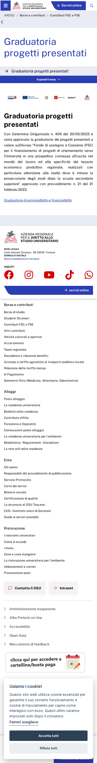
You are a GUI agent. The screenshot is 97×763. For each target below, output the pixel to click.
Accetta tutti (48, 736)
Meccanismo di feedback (29, 644)
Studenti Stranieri (16, 318)
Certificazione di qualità (21, 498)
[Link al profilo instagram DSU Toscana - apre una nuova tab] (29, 275)
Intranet (66, 588)
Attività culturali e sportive (23, 337)
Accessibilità (19, 627)
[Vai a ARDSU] (29, 5)
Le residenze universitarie (22, 405)
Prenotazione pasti (17, 573)
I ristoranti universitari (19, 535)
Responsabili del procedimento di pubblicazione (37, 473)
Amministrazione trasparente (32, 609)
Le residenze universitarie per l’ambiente (32, 436)
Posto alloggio (14, 399)
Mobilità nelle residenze (21, 411)
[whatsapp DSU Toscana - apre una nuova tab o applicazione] (89, 275)
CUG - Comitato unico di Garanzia (27, 511)
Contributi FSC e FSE (65, 15)
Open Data (17, 635)
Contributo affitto (16, 418)
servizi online (79, 290)
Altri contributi (14, 330)
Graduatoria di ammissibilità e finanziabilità (38, 200)
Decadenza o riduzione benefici (26, 356)
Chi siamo (11, 467)
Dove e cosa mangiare (20, 554)
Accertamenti (14, 343)
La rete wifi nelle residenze (23, 449)
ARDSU (9, 15)
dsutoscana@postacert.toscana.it (21, 259)
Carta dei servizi (15, 486)
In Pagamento (14, 374)
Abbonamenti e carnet (20, 566)
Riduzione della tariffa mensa (25, 368)
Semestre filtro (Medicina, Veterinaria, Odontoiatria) (41, 380)
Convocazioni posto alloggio (24, 430)
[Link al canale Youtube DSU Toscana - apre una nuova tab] (49, 275)
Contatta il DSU (27, 588)
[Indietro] (2, 22)
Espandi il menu (46, 79)
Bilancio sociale (15, 492)
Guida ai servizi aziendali (21, 517)
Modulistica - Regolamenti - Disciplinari (31, 442)
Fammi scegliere (23, 722)
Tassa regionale (15, 349)
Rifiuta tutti (48, 748)
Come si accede (15, 542)
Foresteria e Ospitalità (20, 424)
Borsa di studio (14, 312)
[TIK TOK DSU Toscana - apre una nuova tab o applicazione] (69, 275)
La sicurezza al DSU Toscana (24, 504)
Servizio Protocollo (17, 480)
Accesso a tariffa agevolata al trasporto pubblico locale (44, 362)
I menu (8, 548)
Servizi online (71, 5)
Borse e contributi (32, 15)
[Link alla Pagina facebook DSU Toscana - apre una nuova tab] (9, 275)
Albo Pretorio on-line (25, 618)
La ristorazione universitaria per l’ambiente (34, 560)
